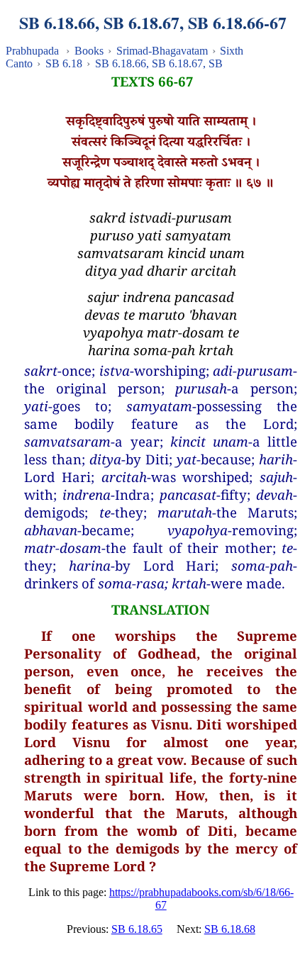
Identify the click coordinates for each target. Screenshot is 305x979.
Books (89, 51)
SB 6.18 (63, 63)
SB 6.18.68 (229, 929)
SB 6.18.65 (136, 929)
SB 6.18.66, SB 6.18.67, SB (159, 63)
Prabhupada (32, 51)
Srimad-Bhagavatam (162, 51)
